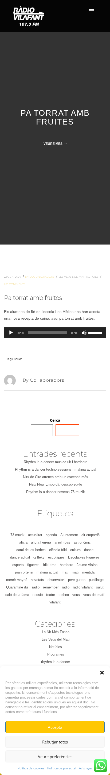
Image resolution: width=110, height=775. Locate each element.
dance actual (20, 557)
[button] (102, 672)
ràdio (65, 587)
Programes (55, 654)
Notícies (92, 276)
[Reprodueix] (11, 332)
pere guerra (76, 580)
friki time (49, 565)
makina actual (47, 572)
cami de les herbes (31, 550)
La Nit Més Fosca (55, 632)
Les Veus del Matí (72, 276)
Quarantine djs (17, 587)
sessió (38, 595)
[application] (55, 332)
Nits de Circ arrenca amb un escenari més (55, 477)
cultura (75, 550)
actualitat (35, 535)
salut (100, 587)
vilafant (55, 602)
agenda (51, 535)
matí (75, 572)
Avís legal (85, 768)
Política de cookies (31, 768)
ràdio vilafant (83, 587)
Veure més (53, 144)
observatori (56, 580)
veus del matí (93, 595)
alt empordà (90, 535)
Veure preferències (55, 756)
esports (18, 565)
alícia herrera (41, 542)
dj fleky (39, 557)
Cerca (55, 420)
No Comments (14, 284)
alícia (23, 542)
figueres (33, 565)
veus (76, 595)
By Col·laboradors (40, 276)
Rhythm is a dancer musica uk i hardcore (55, 462)
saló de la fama (17, 595)
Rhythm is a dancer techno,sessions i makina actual (55, 469)
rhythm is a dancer (55, 662)
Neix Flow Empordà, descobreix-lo (55, 484)
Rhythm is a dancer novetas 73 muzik (55, 492)
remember (50, 587)
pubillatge (96, 580)
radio (36, 587)
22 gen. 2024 (13, 276)
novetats (37, 580)
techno (63, 595)
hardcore (66, 565)
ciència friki (58, 550)
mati (65, 572)
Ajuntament (69, 535)
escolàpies (56, 557)
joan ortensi (24, 572)
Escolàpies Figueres (84, 557)
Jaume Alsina (87, 565)
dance (88, 550)
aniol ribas (62, 542)
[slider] (95, 332)
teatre (50, 595)
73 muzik (17, 535)
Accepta (55, 727)
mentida (88, 572)
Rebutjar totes (55, 742)
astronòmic (82, 542)
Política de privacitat (61, 768)
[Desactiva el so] (84, 332)
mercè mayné (16, 580)
